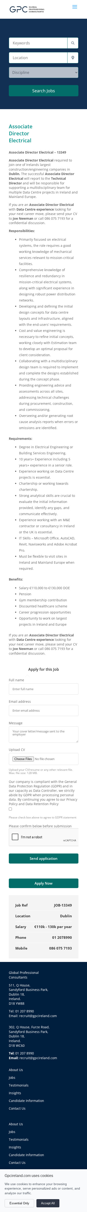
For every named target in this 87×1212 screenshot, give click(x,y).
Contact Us (17, 1108)
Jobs (12, 1077)
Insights (15, 1093)
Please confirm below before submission (40, 826)
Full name (16, 680)
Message (16, 723)
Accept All (48, 1203)
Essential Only (19, 1203)
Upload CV (17, 749)
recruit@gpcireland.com (38, 1058)
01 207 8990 (24, 1053)
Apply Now (43, 883)
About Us (16, 1070)
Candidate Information (26, 1100)
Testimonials (19, 1085)
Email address (20, 701)
